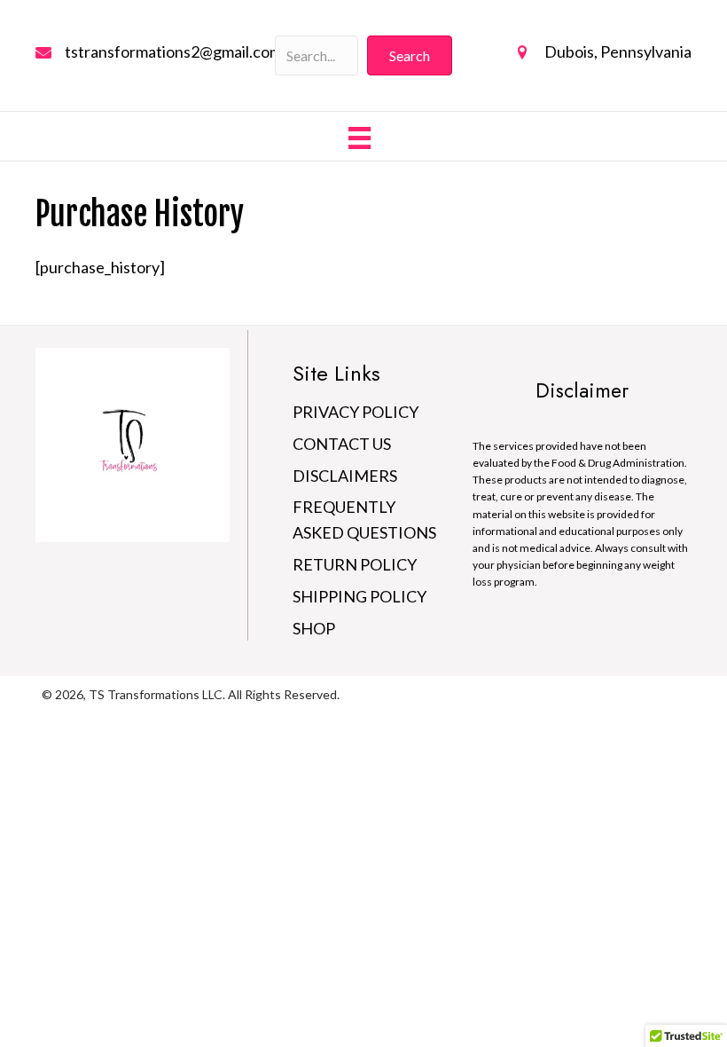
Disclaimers (345, 475)
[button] (409, 55)
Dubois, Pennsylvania (618, 51)
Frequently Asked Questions (364, 519)
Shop (314, 628)
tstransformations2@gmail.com (173, 51)
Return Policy (355, 564)
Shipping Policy (359, 596)
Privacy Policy (355, 411)
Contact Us (342, 443)
